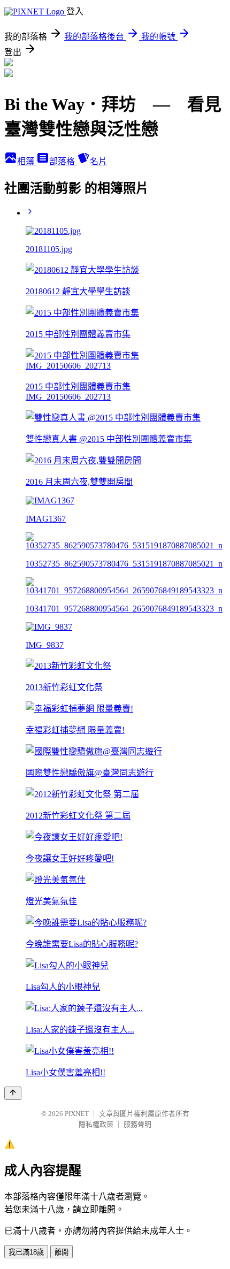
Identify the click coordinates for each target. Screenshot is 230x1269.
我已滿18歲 (26, 1252)
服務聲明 (137, 1124)
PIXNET (77, 1114)
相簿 (26, 161)
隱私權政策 (96, 1124)
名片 (98, 161)
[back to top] (12, 1093)
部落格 (63, 161)
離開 (61, 1252)
